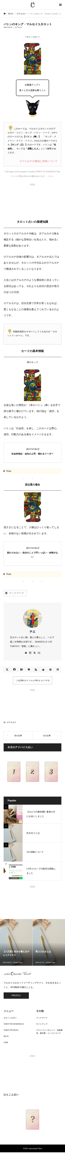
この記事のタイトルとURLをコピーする (32, 680)
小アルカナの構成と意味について (38, 161)
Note (8, 471)
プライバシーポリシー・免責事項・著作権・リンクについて (49, 1031)
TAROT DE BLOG (11, 1030)
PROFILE (16, 995)
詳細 (50, 176)
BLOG (6, 1036)
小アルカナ (18, 27)
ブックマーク (16, 593)
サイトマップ (41, 1024)
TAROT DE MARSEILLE (14, 1024)
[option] (16, 942)
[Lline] (28, 669)
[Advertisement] (32, 200)
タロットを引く (10, 1018)
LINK (6, 1042)
